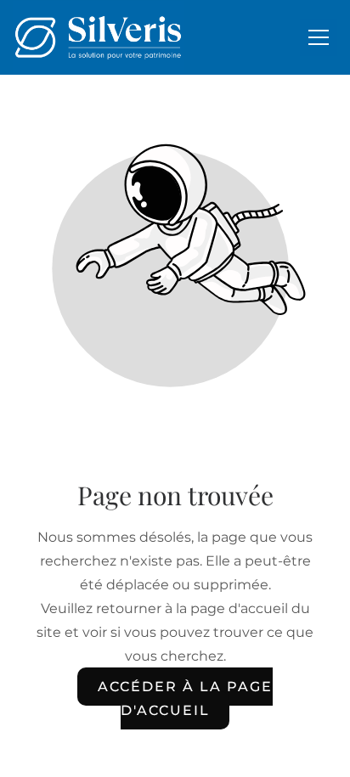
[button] (318, 37)
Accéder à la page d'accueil (185, 698)
